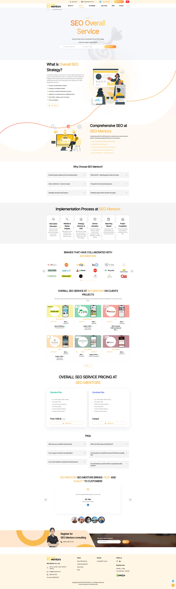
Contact (121, 5)
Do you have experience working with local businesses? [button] (63, 462)
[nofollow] (117, 561)
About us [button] (70, 5)
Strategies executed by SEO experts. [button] (58, 192)
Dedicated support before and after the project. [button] (103, 192)
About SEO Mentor (82, 561)
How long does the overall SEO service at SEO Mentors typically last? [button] (107, 454)
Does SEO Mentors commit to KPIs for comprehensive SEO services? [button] (106, 464)
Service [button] (81, 5)
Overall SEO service (102, 561)
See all (86, 365)
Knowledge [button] (92, 5)
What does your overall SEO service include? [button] (60, 444)
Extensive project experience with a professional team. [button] (63, 175)
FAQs (113, 5)
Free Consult (54, 105)
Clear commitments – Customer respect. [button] (59, 184)
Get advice (110, 46)
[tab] (81, 280)
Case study (104, 5)
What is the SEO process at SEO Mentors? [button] (102, 444)
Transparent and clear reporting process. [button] (101, 184)
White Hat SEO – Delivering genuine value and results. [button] (105, 175)
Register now (68, 423)
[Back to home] (54, 5)
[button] (44, 271)
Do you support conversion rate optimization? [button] (61, 453)
